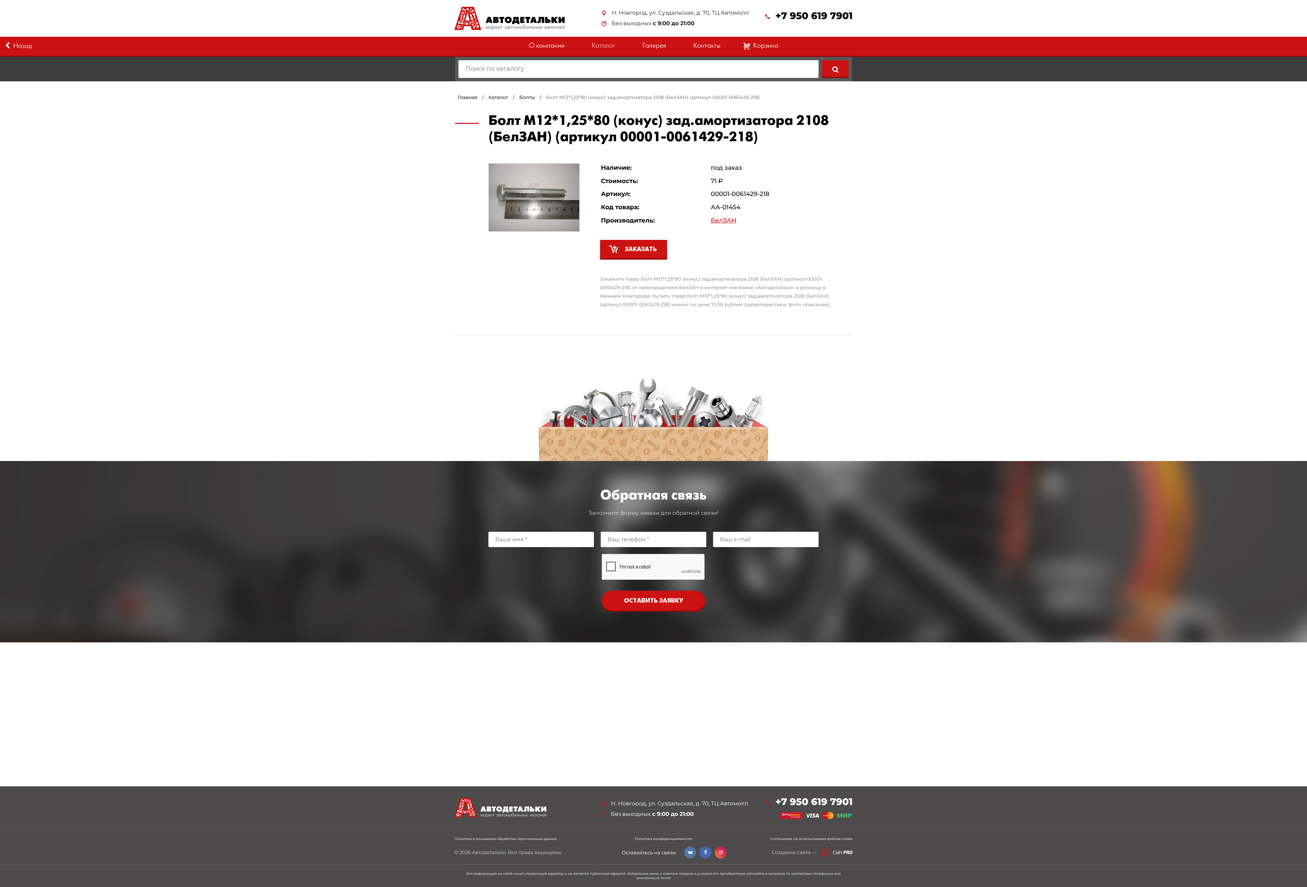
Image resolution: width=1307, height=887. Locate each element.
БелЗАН (723, 220)
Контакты (707, 46)
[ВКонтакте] (690, 852)
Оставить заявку (653, 601)
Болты (527, 97)
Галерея (654, 46)
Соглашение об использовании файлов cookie (811, 839)
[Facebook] (705, 852)
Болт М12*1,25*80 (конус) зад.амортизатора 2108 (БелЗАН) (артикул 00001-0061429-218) (653, 97)
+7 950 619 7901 (814, 16)
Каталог (603, 46)
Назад (22, 46)
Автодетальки (489, 852)
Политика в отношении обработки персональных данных (505, 839)
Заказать (641, 249)
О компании (546, 46)
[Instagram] (721, 852)
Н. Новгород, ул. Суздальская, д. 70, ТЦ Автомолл (680, 13)
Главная (468, 97)
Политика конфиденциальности (663, 839)
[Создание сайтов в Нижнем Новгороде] (836, 852)
